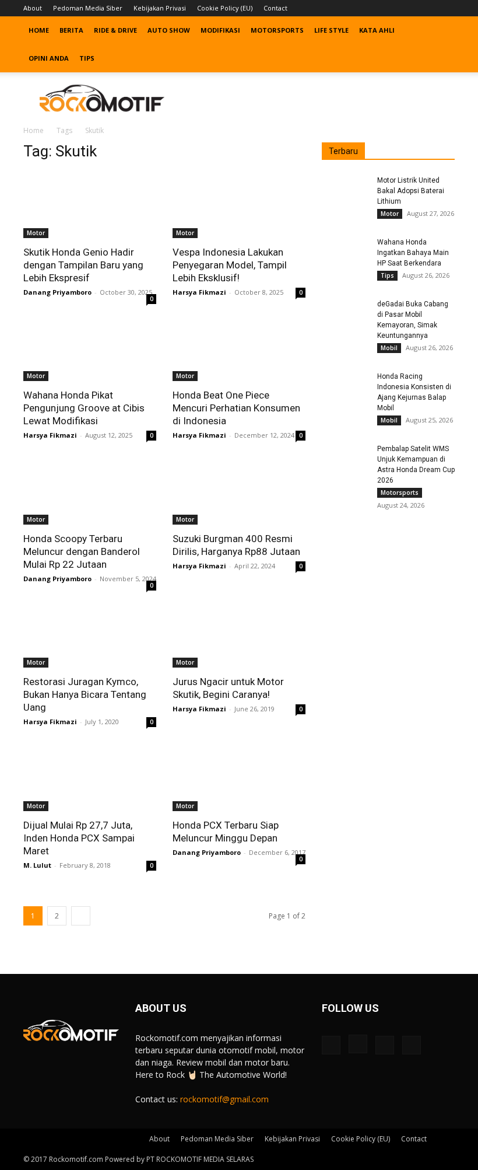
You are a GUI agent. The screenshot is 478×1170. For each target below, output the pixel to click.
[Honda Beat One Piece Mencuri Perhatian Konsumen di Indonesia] (239, 349)
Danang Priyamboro (57, 292)
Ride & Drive (115, 30)
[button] (441, 30)
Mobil (389, 348)
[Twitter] (426, 8)
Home (39, 30)
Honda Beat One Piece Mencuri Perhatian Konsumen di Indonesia (236, 408)
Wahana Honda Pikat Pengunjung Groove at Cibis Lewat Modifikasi (84, 408)
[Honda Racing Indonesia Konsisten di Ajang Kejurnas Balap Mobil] (345, 387)
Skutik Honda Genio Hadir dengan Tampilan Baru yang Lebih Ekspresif (83, 265)
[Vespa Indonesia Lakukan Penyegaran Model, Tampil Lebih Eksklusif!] (239, 205)
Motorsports (277, 30)
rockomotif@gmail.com (224, 1099)
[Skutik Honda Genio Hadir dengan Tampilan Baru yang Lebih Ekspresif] (89, 205)
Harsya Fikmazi (199, 292)
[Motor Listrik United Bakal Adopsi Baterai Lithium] (345, 191)
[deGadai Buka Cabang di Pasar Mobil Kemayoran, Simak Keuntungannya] (345, 315)
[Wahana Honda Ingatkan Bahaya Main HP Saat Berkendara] (345, 253)
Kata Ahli (377, 30)
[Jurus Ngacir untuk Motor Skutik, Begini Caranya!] (239, 635)
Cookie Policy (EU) (224, 8)
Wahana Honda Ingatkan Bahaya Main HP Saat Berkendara (413, 252)
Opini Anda (49, 58)
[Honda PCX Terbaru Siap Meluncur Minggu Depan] (239, 778)
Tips (86, 58)
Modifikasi (220, 30)
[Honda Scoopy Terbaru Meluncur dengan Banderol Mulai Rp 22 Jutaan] (89, 492)
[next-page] (80, 915)
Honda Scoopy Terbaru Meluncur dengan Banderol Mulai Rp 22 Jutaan (81, 551)
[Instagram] (407, 8)
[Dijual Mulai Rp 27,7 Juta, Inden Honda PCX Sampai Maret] (89, 778)
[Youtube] (446, 8)
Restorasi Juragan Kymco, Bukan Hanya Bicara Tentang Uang (84, 694)
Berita (71, 30)
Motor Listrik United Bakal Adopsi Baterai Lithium (410, 190)
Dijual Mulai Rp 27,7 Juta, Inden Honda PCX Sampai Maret (79, 838)
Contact (275, 8)
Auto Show (168, 30)
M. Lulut (37, 865)
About (32, 8)
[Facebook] (388, 8)
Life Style (331, 30)
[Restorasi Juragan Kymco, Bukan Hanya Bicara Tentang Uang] (89, 635)
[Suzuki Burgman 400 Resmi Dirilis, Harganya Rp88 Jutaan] (239, 492)
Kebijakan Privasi (159, 8)
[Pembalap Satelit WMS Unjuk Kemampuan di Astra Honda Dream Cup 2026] (345, 459)
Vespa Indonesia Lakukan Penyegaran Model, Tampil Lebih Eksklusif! (230, 265)
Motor (36, 233)
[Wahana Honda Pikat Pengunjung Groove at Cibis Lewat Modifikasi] (89, 349)
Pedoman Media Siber (87, 8)
